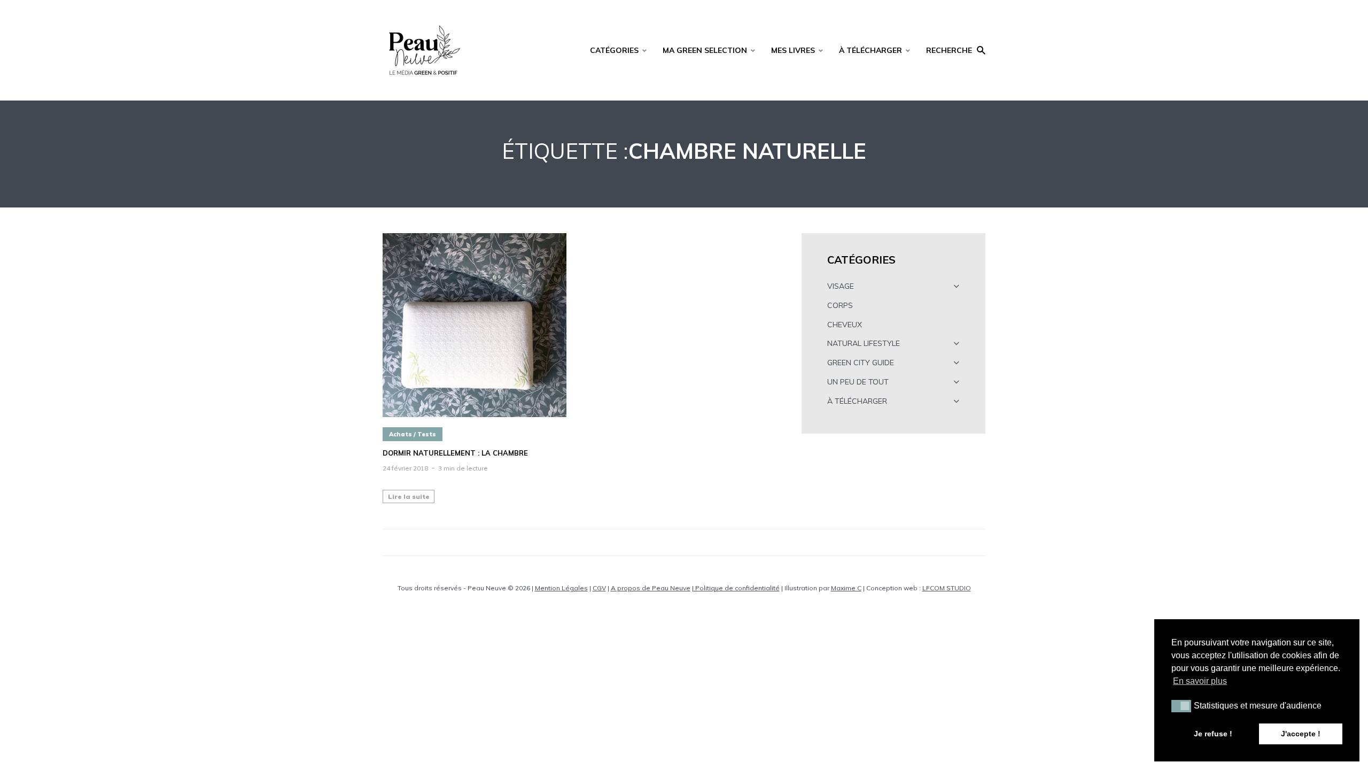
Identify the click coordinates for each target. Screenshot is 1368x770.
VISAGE (840, 286)
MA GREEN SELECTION (705, 50)
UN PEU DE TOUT (858, 382)
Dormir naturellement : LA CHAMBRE (455, 453)
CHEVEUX (844, 324)
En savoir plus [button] (1200, 681)
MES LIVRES (793, 50)
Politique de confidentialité (737, 588)
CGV (599, 588)
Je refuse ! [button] (1213, 733)
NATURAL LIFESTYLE (863, 343)
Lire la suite (409, 496)
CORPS (840, 305)
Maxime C (846, 588)
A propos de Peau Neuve (650, 588)
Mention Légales (561, 588)
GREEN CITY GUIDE (860, 362)
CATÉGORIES (614, 50)
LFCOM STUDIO (946, 588)
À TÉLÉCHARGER (870, 50)
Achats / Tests (412, 434)
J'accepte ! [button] (1300, 733)
